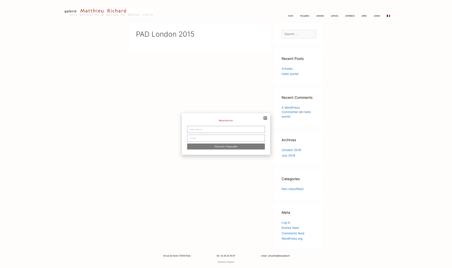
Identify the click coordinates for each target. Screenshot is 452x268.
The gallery (304, 16)
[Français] (388, 16)
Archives (334, 16)
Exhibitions (350, 16)
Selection (320, 16)
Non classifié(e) (293, 189)
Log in (286, 222)
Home (290, 16)
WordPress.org (292, 238)
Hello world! (290, 74)
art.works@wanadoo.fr (279, 256)
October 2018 (291, 150)
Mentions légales (226, 262)
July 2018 (288, 155)
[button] (265, 118)
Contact (377, 16)
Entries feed (290, 228)
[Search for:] (299, 34)
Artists (364, 16)
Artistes (287, 68)
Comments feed (293, 233)
